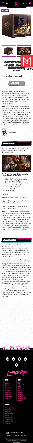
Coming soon (9, 387)
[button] (4, 24)
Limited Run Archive (9, 422)
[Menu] (3, 3)
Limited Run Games (16, 3)
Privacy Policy (9, 408)
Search (7, 3)
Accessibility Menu (9, 414)
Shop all (8, 395)
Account (26, 3)
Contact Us (21, 396)
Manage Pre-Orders (22, 399)
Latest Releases (8, 384)
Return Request (21, 394)
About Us (21, 385)
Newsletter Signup (8, 397)
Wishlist (22, 3)
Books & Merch (8, 390)
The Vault (8, 393)
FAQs (20, 387)
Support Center (21, 390)
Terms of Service (8, 411)
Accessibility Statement (9, 418)
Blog (19, 383)
